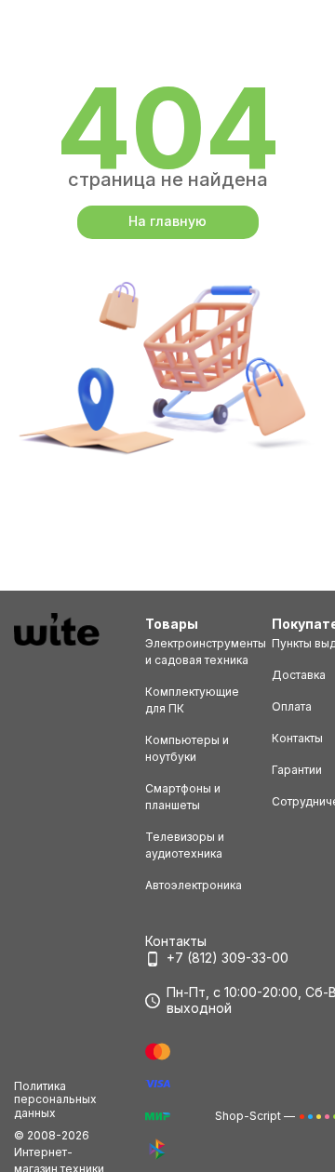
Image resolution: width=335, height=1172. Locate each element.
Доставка (299, 675)
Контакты (297, 738)
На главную (167, 221)
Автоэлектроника (193, 885)
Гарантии (297, 770)
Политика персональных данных (55, 1099)
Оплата (292, 706)
